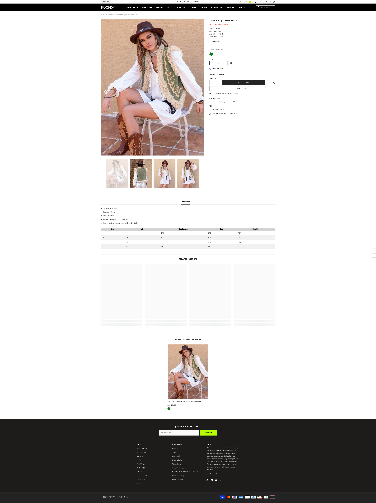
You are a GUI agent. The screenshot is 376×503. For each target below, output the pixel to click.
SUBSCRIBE (209, 433)
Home (103, 14)
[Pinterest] (207, 480)
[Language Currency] (274, 2)
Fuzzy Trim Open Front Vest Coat (184, 401)
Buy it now (242, 89)
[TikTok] (211, 480)
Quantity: (212, 78)
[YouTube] (216, 480)
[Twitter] (220, 480)
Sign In (256, 2)
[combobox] (265, 7)
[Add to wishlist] (268, 82)
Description (185, 201)
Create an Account (265, 2)
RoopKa (218, 28)
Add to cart (243, 82)
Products (110, 14)
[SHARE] (273, 82)
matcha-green (168, 408)
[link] (121, 321)
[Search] (265, 7)
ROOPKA (106, 2)
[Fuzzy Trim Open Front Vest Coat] (188, 371)
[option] (152, 87)
